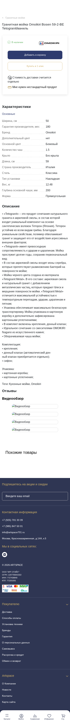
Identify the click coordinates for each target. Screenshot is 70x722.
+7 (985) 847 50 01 (12, 526)
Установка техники (12, 624)
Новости (6, 689)
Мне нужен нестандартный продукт (34, 87)
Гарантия (7, 636)
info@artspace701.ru (13, 532)
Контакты (7, 695)
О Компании (9, 683)
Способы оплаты (11, 618)
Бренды (6, 630)
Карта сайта (8, 702)
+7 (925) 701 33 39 (12, 520)
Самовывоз (8, 648)
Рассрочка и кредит (13, 654)
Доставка (7, 612)
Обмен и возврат (11, 661)
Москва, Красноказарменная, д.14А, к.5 (24, 538)
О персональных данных (16, 642)
